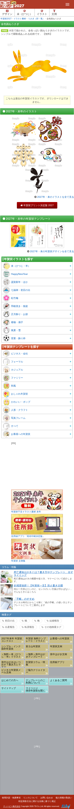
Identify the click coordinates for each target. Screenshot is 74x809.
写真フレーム (18, 418)
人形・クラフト (19, 410)
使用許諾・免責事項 (11, 798)
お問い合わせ (46, 798)
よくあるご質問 (58, 680)
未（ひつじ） (24, 14)
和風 (13, 385)
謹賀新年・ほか (19, 282)
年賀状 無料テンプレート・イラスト (36, 639)
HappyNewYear (19, 274)
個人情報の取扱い (64, 798)
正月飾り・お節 (19, 314)
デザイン (7, 14)
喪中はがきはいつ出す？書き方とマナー (11, 664)
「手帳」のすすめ (24, 599)
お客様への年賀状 (20, 434)
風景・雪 (16, 330)
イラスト (42, 14)
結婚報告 (54, 620)
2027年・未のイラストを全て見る (55, 197)
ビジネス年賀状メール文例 (11, 671)
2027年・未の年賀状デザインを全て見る (52, 251)
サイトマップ (8, 688)
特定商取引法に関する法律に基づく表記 (37, 801)
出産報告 (10, 627)
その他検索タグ (52, 627)
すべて (14, 426)
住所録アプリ (57, 662)
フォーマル (17, 361)
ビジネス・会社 (19, 353)
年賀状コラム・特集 (35, 663)
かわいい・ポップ (20, 401)
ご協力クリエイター (35, 671)
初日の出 (10, 620)
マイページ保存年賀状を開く (35, 689)
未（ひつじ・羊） (20, 266)
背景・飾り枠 (18, 338)
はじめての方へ (9, 680)
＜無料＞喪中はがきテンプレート (35, 655)
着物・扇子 (17, 322)
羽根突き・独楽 (19, 306)
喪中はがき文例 (58, 654)
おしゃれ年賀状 (19, 393)
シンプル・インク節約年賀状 (11, 647)
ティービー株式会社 (11, 806)
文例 (54, 14)
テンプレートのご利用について (35, 681)
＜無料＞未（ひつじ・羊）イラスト (11, 655)
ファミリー (17, 377)
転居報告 (29, 627)
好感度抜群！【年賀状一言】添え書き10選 (38, 585)
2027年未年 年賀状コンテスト (11, 639)
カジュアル (17, 369)
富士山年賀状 (33, 646)
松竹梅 (14, 298)
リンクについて (30, 798)
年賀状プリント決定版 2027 (37, 205)
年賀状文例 (56, 646)
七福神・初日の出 (20, 290)
